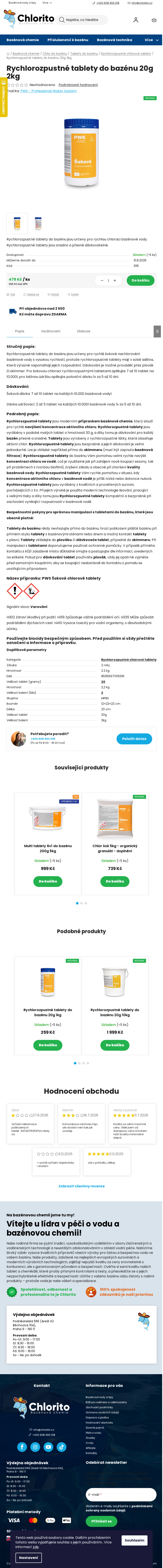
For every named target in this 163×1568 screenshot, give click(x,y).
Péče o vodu (93, 1433)
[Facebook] (22, 1447)
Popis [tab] (19, 331)
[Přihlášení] (136, 20)
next (153, 847)
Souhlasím (134, 1540)
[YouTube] (48, 1447)
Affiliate (90, 1448)
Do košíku (140, 280)
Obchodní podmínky (99, 1407)
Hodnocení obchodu (99, 1422)
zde (36, 1546)
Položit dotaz (134, 738)
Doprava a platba (97, 1417)
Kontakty (91, 1453)
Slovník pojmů (95, 1427)
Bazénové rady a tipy (22, 2)
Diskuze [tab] (83, 331)
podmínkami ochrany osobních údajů (119, 1508)
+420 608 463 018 (107, 3)
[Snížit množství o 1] (102, 280)
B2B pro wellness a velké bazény (106, 1402)
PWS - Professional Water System (48, 91)
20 (103, 682)
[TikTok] (61, 1447)
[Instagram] (35, 1447)
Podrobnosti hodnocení (78, 85)
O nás (89, 1443)
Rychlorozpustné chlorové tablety (129, 660)
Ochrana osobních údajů (102, 1412)
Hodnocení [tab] (50, 331)
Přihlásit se (101, 1521)
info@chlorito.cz (142, 3)
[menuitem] (22, 40)
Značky (90, 1438)
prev (10, 847)
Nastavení (28, 1557)
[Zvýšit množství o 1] (115, 280)
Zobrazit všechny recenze (82, 1186)
